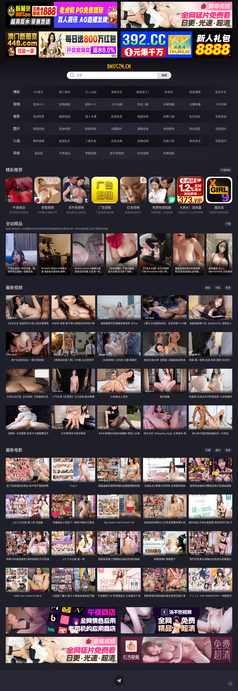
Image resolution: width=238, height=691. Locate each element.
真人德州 (64, 92)
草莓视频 (90, 153)
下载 (228, 223)
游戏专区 (116, 92)
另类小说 (168, 141)
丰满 (207, 450)
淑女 (218, 450)
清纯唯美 (168, 129)
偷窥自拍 (38, 129)
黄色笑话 (195, 141)
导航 (16, 153)
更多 (228, 287)
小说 (16, 141)
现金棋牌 (195, 92)
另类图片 (221, 129)
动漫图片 (116, 129)
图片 (16, 128)
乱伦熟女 (195, 116)
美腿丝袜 (142, 129)
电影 (16, 116)
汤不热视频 (117, 153)
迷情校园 (142, 141)
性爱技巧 (221, 141)
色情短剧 (168, 153)
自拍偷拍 (64, 104)
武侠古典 (116, 141)
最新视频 (14, 287)
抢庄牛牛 (221, 92)
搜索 (164, 75)
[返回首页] (230, 683)
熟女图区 (195, 129)
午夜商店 (64, 153)
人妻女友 (90, 141)
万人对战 (90, 92)
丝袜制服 (168, 104)
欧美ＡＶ (90, 104)
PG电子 (38, 92)
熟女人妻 (142, 104)
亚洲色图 (64, 129)
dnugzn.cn (119, 66)
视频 (16, 104)
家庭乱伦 (64, 141)
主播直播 (195, 104)
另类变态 (221, 116)
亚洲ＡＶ (38, 104)
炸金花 (169, 92)
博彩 (16, 92)
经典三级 (168, 116)
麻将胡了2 (142, 92)
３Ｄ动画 (116, 104)
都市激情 (38, 141)
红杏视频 (142, 153)
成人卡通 (90, 116)
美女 (207, 287)
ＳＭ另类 (221, 104)
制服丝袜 (142, 116)
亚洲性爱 (38, 116)
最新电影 (14, 450)
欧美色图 (90, 129)
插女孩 (38, 153)
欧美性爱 (116, 116)
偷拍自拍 (64, 116)
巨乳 (218, 287)
